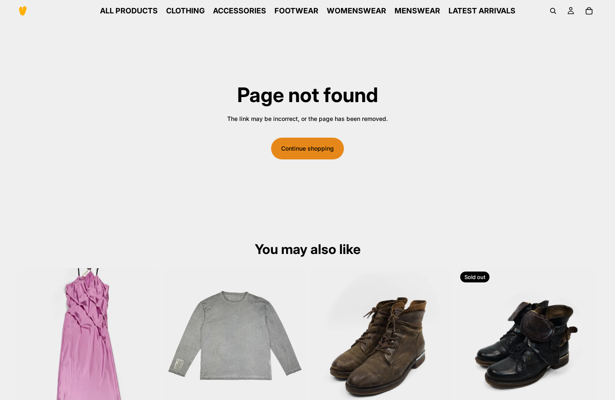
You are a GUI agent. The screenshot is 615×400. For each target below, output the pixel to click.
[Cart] (589, 11)
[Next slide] (146, 339)
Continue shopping (307, 148)
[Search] (553, 11)
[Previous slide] (29, 339)
